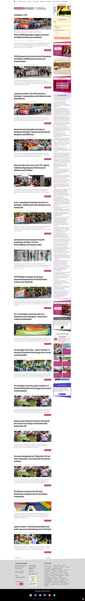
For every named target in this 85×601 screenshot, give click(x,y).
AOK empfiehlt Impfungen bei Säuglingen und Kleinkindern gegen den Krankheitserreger (62, 214)
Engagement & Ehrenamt (56, 568)
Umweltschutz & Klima (61, 581)
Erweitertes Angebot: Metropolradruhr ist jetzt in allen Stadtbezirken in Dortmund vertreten (62, 150)
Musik (67, 575)
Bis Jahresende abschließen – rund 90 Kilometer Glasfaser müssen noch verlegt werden (61, 264)
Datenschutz (31, 571)
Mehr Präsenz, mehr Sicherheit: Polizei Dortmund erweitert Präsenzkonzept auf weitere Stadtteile (61, 224)
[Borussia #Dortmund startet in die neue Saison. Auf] (66, 360)
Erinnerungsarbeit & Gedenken (49, 569)
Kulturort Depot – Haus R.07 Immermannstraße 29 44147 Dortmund (20, 567)
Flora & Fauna (60, 569)
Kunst (46, 575)
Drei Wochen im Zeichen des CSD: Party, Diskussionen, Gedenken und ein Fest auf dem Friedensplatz (30, 494)
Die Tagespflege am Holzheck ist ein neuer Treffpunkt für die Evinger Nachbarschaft (62, 156)
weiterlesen (47, 50)
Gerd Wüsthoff (29, 173)
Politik (54, 577)
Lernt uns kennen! (32, 565)
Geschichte (54, 571)
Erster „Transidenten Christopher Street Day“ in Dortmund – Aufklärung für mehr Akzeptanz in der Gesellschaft (32, 205)
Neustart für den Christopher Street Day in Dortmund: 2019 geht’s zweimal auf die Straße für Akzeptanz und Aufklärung (32, 132)
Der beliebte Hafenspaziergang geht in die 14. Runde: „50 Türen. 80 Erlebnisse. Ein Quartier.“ (62, 251)
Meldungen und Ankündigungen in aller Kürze (62, 124)
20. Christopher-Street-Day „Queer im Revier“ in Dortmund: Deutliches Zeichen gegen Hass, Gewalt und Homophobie (32, 388)
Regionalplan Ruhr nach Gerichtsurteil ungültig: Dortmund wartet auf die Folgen (62, 113)
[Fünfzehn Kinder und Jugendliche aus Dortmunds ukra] (66, 372)
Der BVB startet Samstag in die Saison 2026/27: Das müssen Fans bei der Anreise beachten (61, 236)
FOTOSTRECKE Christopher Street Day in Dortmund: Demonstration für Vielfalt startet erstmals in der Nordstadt (30, 279)
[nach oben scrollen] (83, 599)
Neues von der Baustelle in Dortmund (61, 99)
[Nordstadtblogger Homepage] (14, 1)
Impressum (31, 570)
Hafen (46, 572)
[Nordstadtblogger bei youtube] (49, 595)
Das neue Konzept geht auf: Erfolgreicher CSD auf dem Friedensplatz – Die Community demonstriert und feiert (32, 458)
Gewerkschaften (62, 571)
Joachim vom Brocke (29, 499)
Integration (52, 572)
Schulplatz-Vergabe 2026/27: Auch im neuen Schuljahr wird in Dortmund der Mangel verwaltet (62, 177)
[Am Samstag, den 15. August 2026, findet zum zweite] (58, 372)
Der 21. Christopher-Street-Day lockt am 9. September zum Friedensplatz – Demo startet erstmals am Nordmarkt (30, 316)
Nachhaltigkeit (47, 577)
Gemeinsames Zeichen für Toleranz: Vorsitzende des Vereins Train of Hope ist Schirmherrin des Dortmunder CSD (32, 423)
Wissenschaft (64, 584)
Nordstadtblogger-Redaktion (32, 40)
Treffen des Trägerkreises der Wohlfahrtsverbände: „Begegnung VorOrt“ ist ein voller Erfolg (62, 119)
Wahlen (46, 584)
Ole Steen (28, 322)
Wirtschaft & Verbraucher (55, 584)
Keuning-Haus (47, 574)
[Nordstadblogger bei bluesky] (31, 595)
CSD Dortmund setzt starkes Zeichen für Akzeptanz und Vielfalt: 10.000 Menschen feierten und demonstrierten (32, 59)
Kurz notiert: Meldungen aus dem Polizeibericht (62, 172)
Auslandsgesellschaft (57, 565)
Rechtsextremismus (63, 578)
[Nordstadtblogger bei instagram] (54, 595)
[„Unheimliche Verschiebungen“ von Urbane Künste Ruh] (58, 349)
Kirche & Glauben (55, 574)
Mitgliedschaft (32, 568)
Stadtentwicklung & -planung (49, 581)
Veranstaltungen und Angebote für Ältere (62, 274)
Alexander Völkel (29, 464)
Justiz (66, 572)
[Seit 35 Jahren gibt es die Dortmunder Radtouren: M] (66, 349)
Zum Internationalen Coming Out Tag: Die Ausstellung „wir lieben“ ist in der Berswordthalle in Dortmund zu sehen (29, 242)
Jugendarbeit (60, 572)
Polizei (60, 577)
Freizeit (66, 569)
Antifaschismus (47, 565)
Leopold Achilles (30, 358)
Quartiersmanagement (48, 578)
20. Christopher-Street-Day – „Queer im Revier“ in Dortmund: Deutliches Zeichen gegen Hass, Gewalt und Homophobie (32, 352)
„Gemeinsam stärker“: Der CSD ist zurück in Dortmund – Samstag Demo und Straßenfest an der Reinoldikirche (32, 96)
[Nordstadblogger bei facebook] (35, 595)
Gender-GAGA (65, 1)
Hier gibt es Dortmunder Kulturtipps (61, 241)
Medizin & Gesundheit (59, 575)
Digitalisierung (47, 568)
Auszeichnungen (32, 566)
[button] (62, 11)
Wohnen (46, 585)
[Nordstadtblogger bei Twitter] (40, 595)
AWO (64, 565)
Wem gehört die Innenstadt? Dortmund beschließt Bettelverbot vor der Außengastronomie (62, 269)
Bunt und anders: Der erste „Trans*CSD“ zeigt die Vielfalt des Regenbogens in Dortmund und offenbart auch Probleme (31, 167)
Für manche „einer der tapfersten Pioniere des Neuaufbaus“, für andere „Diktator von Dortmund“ (62, 181)
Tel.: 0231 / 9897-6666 (19, 571)
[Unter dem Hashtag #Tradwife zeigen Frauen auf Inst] (58, 360)
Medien (52, 575)
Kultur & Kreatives (64, 574)
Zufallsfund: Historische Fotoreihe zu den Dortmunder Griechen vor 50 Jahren (62, 130)
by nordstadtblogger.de (42, 598)
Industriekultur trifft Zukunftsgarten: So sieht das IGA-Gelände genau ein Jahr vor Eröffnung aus (62, 204)
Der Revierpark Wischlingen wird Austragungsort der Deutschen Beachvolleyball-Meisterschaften (61, 295)
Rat (56, 578)
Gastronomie (47, 571)
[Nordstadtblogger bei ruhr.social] (45, 595)
